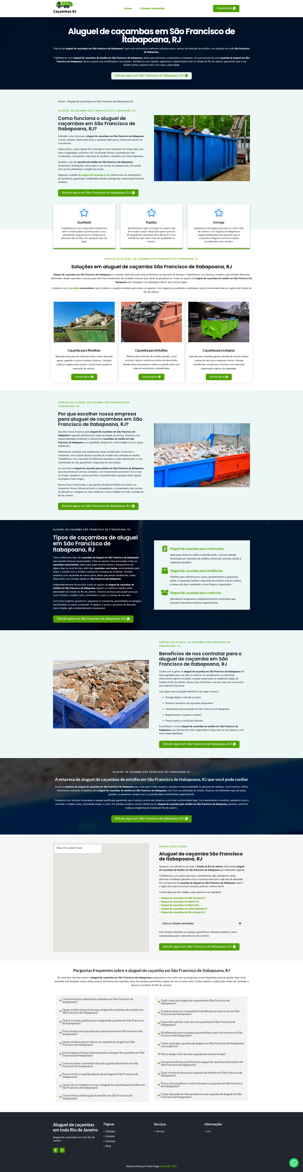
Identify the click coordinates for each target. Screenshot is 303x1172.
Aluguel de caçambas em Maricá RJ (180, 905)
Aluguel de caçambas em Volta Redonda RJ (184, 908)
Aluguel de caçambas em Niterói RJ (180, 901)
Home (128, 8)
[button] (226, 8)
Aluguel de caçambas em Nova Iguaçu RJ (183, 912)
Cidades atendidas (152, 8)
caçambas (73, 288)
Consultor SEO (168, 1166)
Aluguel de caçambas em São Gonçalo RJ (183, 898)
